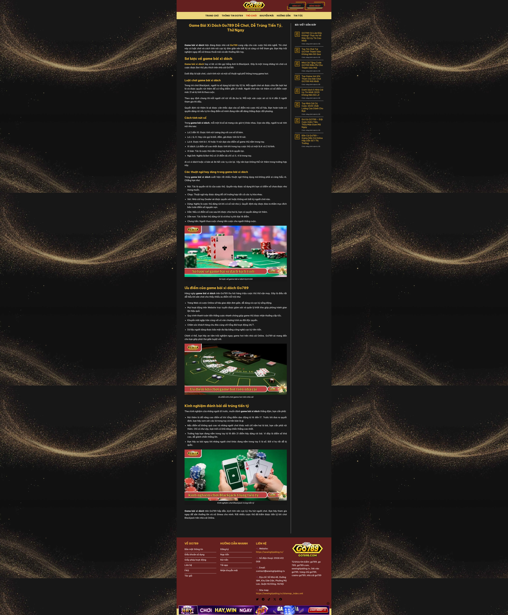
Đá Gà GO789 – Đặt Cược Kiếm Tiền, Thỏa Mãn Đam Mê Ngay (312, 123)
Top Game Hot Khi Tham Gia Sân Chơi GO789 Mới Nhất (311, 79)
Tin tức (298, 15)
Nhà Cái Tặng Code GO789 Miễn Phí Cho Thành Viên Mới (312, 65)
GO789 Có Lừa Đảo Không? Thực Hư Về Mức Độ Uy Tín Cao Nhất (312, 37)
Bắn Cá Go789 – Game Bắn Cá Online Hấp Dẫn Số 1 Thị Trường (312, 139)
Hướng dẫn (284, 15)
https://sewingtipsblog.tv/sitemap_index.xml (279, 593)
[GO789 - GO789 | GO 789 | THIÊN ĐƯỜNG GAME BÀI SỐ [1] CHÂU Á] (254, 6)
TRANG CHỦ (212, 15)
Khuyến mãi (267, 15)
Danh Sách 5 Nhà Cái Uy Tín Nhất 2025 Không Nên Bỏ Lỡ (312, 92)
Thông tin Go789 (232, 15)
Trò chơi (251, 15)
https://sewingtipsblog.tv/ (269, 552)
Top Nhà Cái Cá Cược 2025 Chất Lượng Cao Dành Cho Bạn (312, 107)
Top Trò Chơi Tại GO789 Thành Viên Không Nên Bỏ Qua (311, 51)
